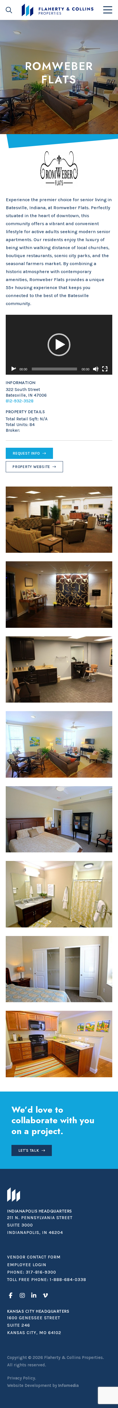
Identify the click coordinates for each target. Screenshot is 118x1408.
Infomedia (68, 1385)
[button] (59, 344)
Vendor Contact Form (34, 1257)
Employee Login (26, 1264)
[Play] (13, 369)
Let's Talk (28, 1150)
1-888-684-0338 (68, 1279)
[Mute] (96, 369)
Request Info (26, 453)
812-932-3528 (20, 401)
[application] (59, 344)
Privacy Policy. (21, 1378)
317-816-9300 (41, 1272)
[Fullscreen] (105, 369)
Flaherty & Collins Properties (57, 10)
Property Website (31, 467)
